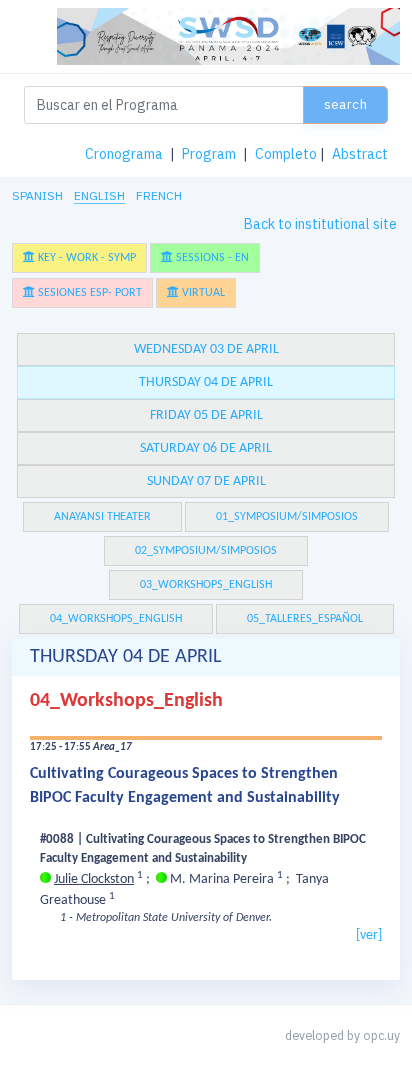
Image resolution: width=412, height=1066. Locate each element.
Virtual (202, 293)
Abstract (360, 154)
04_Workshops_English (116, 619)
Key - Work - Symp (85, 258)
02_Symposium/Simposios (206, 551)
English (99, 195)
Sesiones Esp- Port (88, 293)
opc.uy (381, 1035)
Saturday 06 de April (206, 448)
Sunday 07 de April (206, 481)
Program (209, 154)
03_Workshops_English (206, 585)
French (159, 195)
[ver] (369, 935)
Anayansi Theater (102, 517)
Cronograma (124, 154)
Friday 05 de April (206, 415)
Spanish (37, 195)
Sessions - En (211, 258)
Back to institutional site (320, 224)
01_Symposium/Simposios (287, 517)
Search (345, 104)
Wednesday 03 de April (206, 349)
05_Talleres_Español (305, 619)
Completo (286, 154)
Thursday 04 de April (206, 382)
